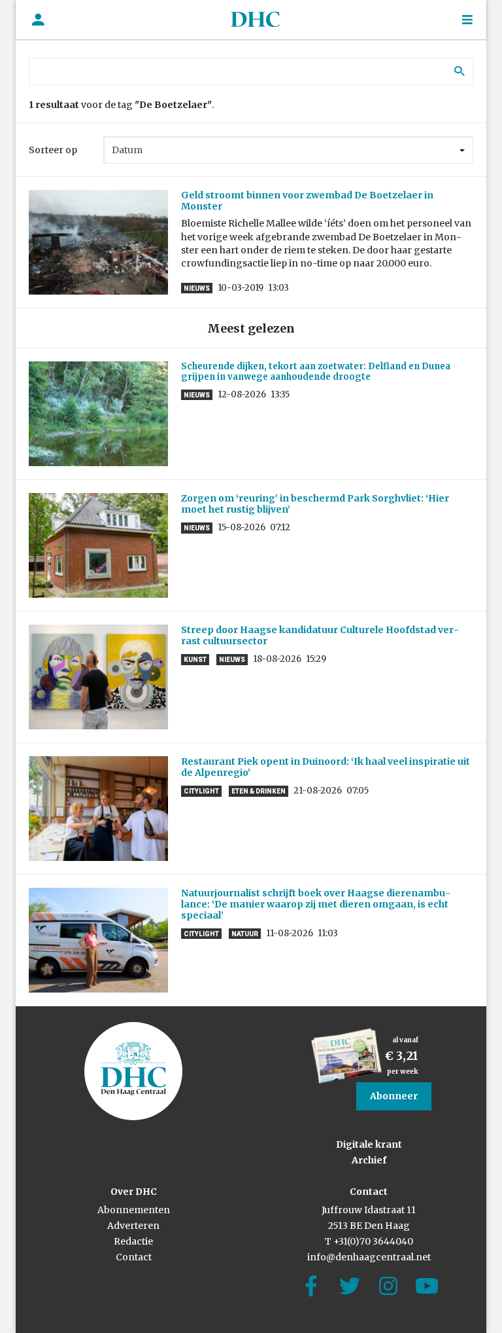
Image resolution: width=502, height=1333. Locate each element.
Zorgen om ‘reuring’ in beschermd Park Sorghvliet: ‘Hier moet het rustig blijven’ (315, 503)
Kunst (195, 659)
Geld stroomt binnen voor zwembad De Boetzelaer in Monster (307, 200)
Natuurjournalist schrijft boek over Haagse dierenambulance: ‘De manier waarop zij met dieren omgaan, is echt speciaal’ (315, 904)
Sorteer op (53, 150)
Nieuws (197, 288)
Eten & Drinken (258, 791)
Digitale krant (369, 1144)
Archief (369, 1160)
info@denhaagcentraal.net (369, 1257)
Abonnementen (133, 1210)
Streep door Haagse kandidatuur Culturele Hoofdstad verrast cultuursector (320, 635)
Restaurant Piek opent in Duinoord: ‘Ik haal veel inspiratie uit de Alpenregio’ (325, 767)
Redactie (133, 1241)
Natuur (244, 934)
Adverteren (133, 1226)
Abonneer (394, 1096)
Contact (134, 1257)
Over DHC (133, 1191)
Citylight (201, 791)
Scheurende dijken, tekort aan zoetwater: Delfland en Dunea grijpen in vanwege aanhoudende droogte (315, 371)
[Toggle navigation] (467, 19)
